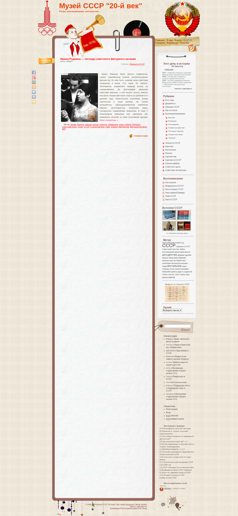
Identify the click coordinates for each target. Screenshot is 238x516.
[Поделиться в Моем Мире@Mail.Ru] (34, 82)
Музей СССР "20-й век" (100, 6)
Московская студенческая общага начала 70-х (176, 370)
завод (171, 258)
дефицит (181, 255)
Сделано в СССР (173, 160)
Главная (160, 40)
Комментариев (175, 419)
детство (172, 254)
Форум (187, 40)
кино (184, 260)
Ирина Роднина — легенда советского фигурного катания (98, 59)
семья (164, 274)
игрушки (165, 260)
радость (180, 272)
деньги (187, 252)
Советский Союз (169, 249)
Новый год (179, 243)
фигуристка (124, 127)
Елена (169, 339)
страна (182, 274)
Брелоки (171, 117)
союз (177, 274)
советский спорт (69, 127)
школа (171, 277)
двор (182, 252)
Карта (178, 40)
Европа (80, 124)
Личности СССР (137, 64)
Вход (168, 412)
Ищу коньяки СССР (169, 478)
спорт (80, 127)
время (73, 124)
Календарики (173, 124)
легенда (103, 124)
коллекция (166, 263)
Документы (170, 103)
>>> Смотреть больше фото (177, 233)
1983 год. (167, 465)
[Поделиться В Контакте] (34, 97)
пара (121, 124)
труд (187, 274)
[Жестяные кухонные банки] (184, 231)
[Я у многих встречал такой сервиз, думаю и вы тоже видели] (169, 231)
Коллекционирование (175, 114)
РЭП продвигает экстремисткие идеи (176, 428)
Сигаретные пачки (175, 134)
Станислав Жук (97, 127)
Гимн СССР (170, 196)
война (182, 249)
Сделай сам (170, 156)
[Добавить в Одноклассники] (34, 87)
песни (172, 269)
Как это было (171, 110)
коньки (95, 124)
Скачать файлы (172, 163)
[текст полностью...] (109, 120)
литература (176, 263)
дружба (188, 255)
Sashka (144, 504)
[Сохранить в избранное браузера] (34, 102)
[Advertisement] (100, 70)
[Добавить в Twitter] (34, 92)
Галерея (160, 42)
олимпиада (113, 124)
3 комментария (140, 136)
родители (188, 272)
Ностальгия (170, 150)
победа (128, 124)
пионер (178, 269)
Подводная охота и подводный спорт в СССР (178, 388)
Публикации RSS (117, 508)
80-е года (169, 100)
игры (171, 260)
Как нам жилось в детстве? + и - (175, 441)
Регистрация (172, 409)
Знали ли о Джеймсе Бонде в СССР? (176, 472)
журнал (165, 258)
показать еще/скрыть (183, 88)
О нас (170, 40)
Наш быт (169, 146)
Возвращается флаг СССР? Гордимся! (177, 470)
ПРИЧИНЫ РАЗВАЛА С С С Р (173, 449)
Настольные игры (178, 382)
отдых (184, 266)
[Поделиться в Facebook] (34, 72)
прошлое (166, 272)
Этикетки (171, 138)
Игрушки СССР (172, 107)
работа (174, 272)
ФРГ (64, 129)
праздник (185, 269)
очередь (165, 269)
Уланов (114, 127)
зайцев (88, 124)
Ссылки (184, 42)
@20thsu (167, 488)
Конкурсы (172, 42)
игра (176, 258)
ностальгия (174, 265)
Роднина (136, 124)
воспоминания (168, 252)
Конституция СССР (174, 189)
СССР (86, 127)
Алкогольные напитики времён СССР (178, 462)
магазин (184, 263)
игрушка (182, 258)
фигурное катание (138, 127)
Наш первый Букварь (175, 193)
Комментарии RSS (133, 508)
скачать (171, 274)
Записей (172, 416)
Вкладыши (172, 121)
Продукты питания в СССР (174, 475)
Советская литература (175, 170)
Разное (168, 153)
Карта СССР (171, 199)
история (177, 260)
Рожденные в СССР (174, 186)
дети (164, 254)
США (107, 127)
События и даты (173, 167)
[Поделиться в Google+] (34, 77)
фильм (165, 277)
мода (164, 266)
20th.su (133, 506)
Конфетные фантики (176, 128)
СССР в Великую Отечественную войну (178, 467)
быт (177, 249)
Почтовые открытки (175, 131)
